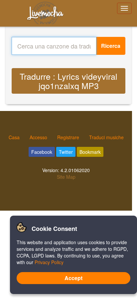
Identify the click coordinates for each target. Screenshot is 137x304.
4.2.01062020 (75, 170)
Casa (14, 137)
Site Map (66, 176)
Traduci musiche (106, 137)
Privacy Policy (49, 262)
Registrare (68, 137)
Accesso (38, 137)
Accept (73, 278)
